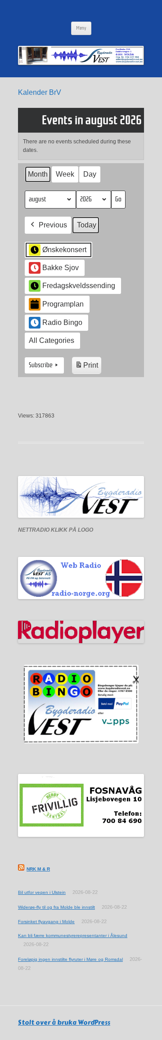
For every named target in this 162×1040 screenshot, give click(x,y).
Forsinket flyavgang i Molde (46, 921)
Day (89, 174)
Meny (81, 28)
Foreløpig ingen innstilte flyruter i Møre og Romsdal (70, 959)
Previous (53, 225)
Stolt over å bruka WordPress (64, 1022)
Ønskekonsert (64, 249)
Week (65, 174)
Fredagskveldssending (78, 285)
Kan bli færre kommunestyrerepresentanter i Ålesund (72, 935)
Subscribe (41, 365)
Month (38, 174)
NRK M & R (38, 869)
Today (86, 225)
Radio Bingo (62, 322)
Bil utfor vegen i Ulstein (42, 892)
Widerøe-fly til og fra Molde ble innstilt (56, 907)
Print (86, 367)
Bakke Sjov (60, 267)
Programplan (63, 304)
